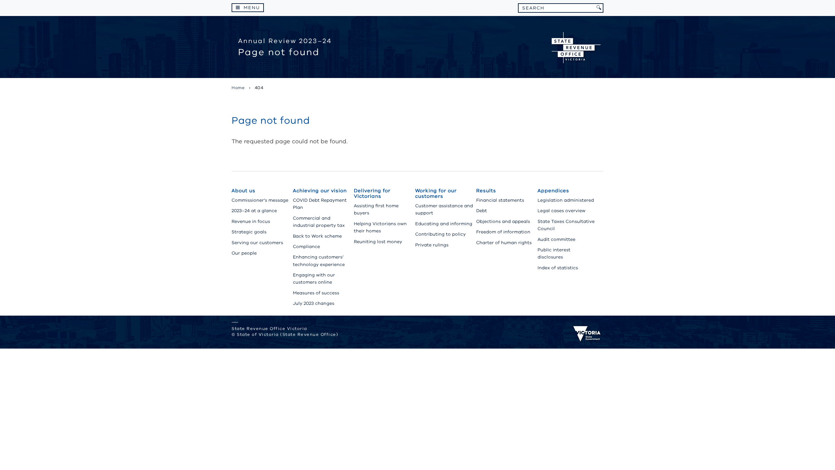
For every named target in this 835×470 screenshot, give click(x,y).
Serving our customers (257, 243)
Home (238, 88)
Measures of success (316, 293)
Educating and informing (443, 224)
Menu (252, 8)
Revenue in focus (251, 221)
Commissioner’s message (260, 200)
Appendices (553, 190)
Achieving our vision (320, 190)
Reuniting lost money (378, 242)
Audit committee (556, 239)
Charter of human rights (504, 243)
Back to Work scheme (317, 236)
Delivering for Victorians (372, 193)
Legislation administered (566, 200)
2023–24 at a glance (254, 211)
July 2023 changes (313, 303)
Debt (481, 211)
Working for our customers (436, 193)
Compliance (306, 246)
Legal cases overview (561, 211)
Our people (244, 253)
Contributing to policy (440, 234)
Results (486, 190)
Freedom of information (503, 232)
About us (243, 190)
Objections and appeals (503, 221)
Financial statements (500, 200)
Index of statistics (558, 268)
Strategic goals (249, 232)
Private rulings (431, 245)
